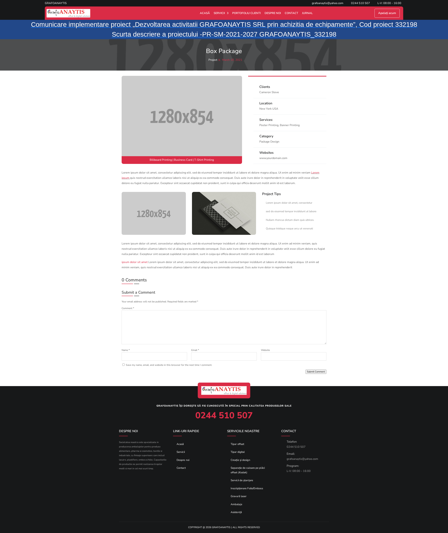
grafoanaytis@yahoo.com (327, 3)
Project (212, 60)
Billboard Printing (161, 160)
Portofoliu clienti (246, 13)
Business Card (183, 160)
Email (195, 350)
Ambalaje (236, 504)
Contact (291, 13)
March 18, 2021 (232, 60)
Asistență (236, 512)
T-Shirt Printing (204, 160)
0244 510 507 (360, 3)
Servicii (219, 13)
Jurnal (307, 13)
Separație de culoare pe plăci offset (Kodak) (248, 470)
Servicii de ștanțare (242, 480)
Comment (128, 308)
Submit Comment (316, 371)
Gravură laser (238, 496)
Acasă (205, 13)
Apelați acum (387, 13)
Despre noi (183, 460)
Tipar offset (237, 444)
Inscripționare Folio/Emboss (247, 488)
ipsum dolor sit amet (135, 262)
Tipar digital (238, 452)
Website (265, 350)
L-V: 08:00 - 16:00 (389, 3)
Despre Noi (273, 13)
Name (126, 350)
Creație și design (240, 460)
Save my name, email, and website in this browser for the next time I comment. (169, 365)
